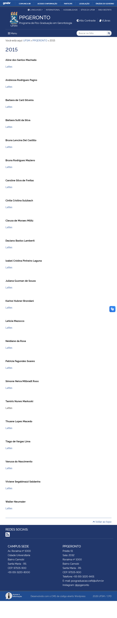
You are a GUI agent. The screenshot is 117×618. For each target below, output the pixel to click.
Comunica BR (25, 3)
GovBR (7, 3)
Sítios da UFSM (88, 9)
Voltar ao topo (103, 521)
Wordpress (79, 596)
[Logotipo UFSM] (12, 18)
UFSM (102, 596)
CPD (109, 596)
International (53, 9)
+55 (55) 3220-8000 (19, 572)
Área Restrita (105, 9)
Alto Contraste (87, 20)
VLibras (106, 20)
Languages (35, 9)
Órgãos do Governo (105, 3)
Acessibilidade (70, 9)
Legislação (84, 3)
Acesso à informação (47, 3)
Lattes (8, 66)
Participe (68, 3)
